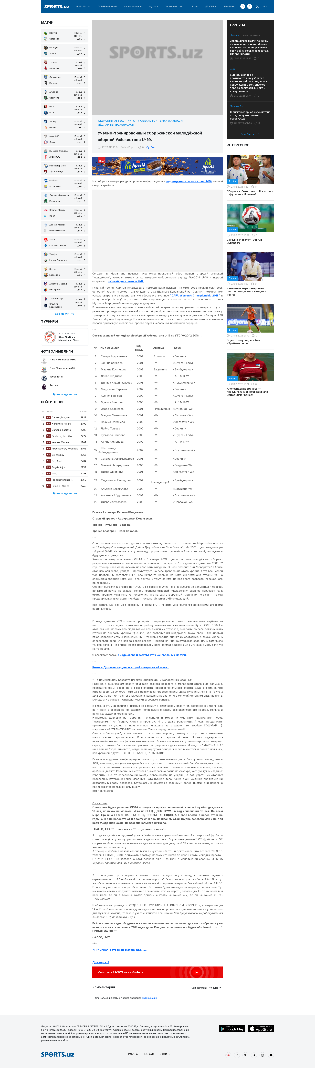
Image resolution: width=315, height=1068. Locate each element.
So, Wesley (55, 454)
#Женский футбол (111, 120)
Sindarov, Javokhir (59, 436)
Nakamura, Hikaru (59, 423)
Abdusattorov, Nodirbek (62, 448)
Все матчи (62, 313)
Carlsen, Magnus (58, 417)
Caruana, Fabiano (59, 429)
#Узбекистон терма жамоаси (160, 120)
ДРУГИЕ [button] (209, 6)
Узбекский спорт (175, 6)
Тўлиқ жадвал (62, 394)
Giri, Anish (54, 461)
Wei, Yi (53, 473)
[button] (249, 6)
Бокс (195, 6)
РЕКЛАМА (148, 1054)
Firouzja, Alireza (58, 486)
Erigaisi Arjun (56, 467)
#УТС (131, 120)
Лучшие (214, 987)
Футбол (153, 6)
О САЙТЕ (164, 1054)
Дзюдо (232, 278)
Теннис (232, 378)
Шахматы (234, 35)
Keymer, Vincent (58, 442)
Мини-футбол (236, 106)
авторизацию (150, 998)
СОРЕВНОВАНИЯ (107, 6)
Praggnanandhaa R (60, 479)
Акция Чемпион (133, 6)
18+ (228, 1055)
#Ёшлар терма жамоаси (116, 124)
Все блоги (247, 134)
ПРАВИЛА (132, 1054)
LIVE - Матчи (83, 6)
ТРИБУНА (229, 6)
